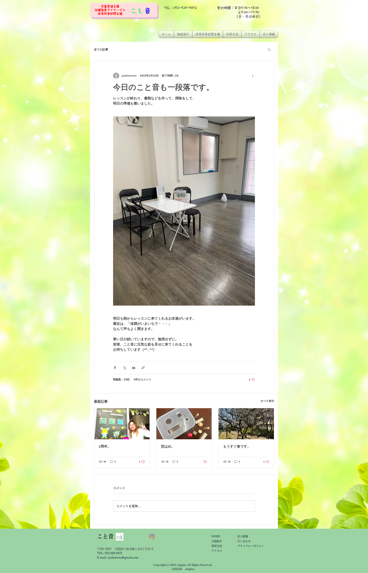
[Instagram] (151, 536)
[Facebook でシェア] (115, 367)
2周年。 (105, 446)
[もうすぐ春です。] (246, 423)
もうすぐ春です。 (237, 446)
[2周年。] (122, 423)
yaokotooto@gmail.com (123, 557)
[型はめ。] (184, 423)
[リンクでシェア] (143, 367)
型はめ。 (168, 446)
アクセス (218, 550)
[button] (269, 49)
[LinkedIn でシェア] (134, 367)
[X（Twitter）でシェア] (124, 367)
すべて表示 (267, 400)
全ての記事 (101, 49)
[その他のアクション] (252, 75)
